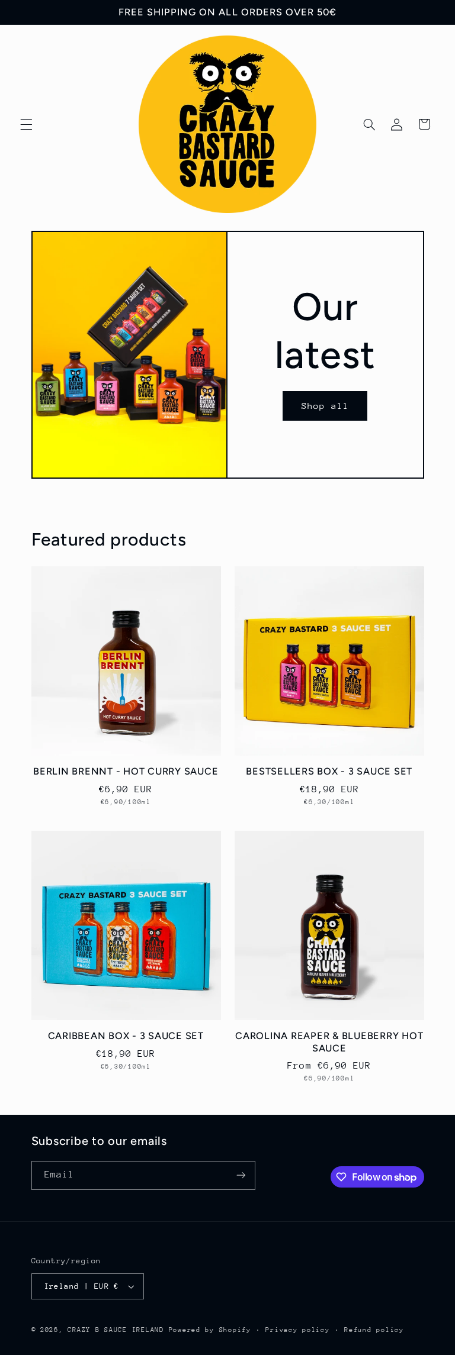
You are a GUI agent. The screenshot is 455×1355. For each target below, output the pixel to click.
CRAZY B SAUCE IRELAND (116, 1330)
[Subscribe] (240, 1175)
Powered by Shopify (210, 1330)
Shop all (325, 406)
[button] (26, 124)
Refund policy (374, 1330)
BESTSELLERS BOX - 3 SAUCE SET (329, 771)
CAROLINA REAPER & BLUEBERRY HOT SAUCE (329, 1041)
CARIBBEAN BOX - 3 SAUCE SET (126, 1035)
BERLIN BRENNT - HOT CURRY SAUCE (125, 771)
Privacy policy (297, 1330)
